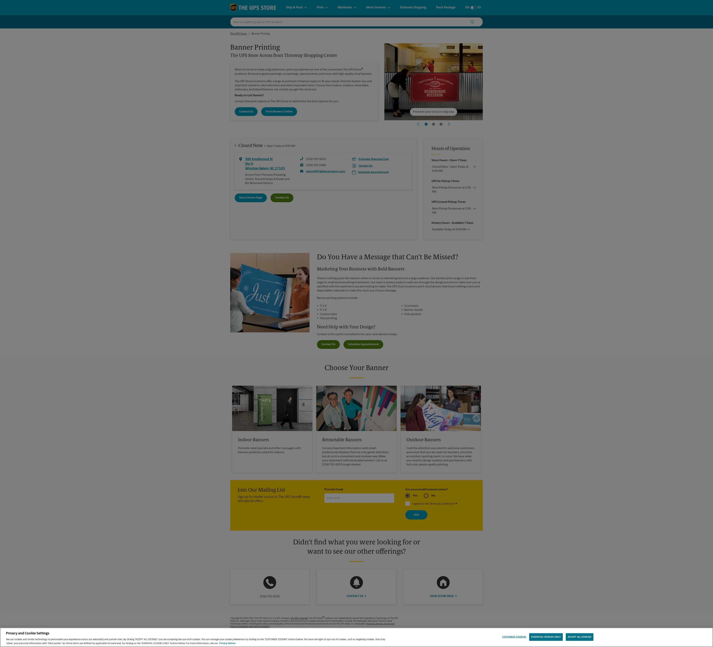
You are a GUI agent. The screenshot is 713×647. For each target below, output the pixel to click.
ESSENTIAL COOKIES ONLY (546, 637)
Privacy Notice (227, 643)
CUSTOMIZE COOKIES (514, 637)
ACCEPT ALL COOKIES (579, 637)
